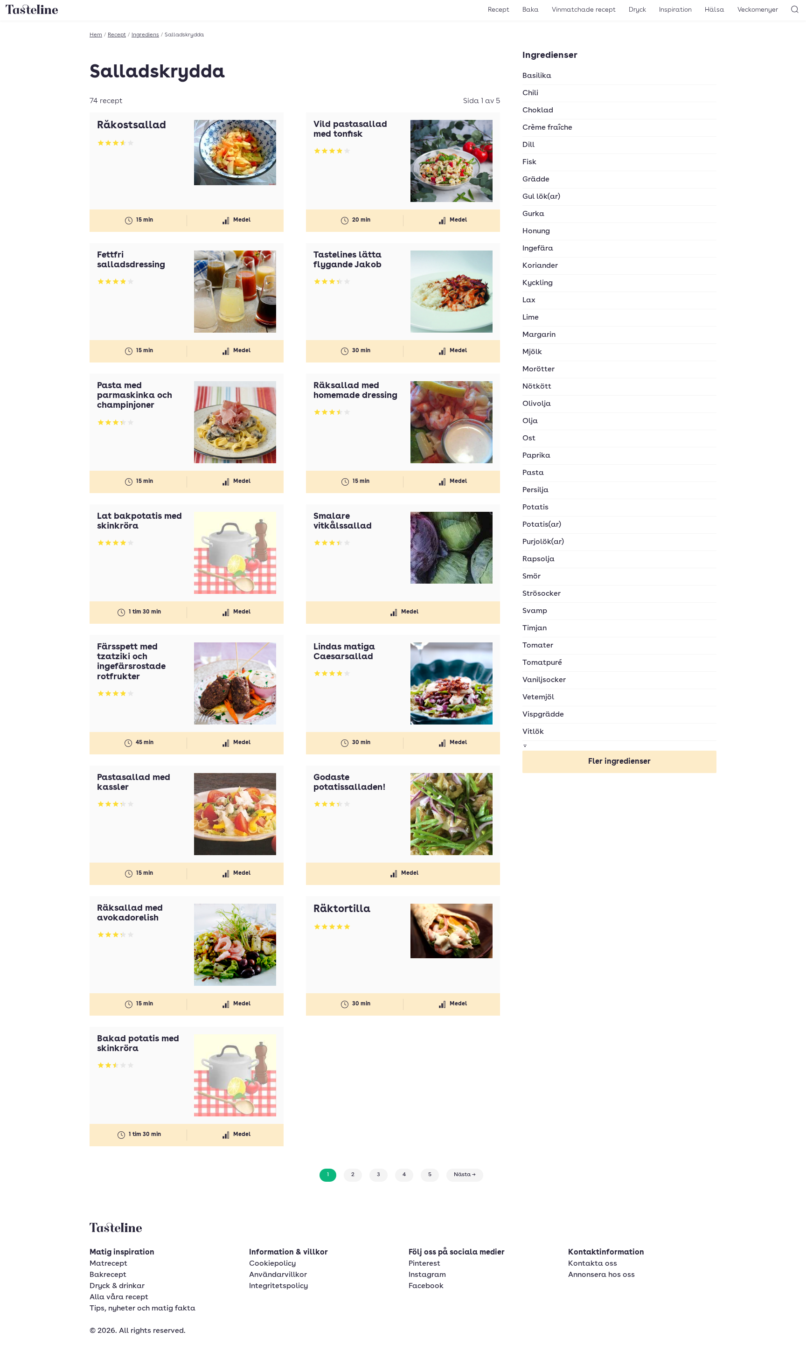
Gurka (533, 214)
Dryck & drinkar (117, 1286)
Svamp (534, 611)
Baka (530, 10)
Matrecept (108, 1264)
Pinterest (424, 1264)
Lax (528, 300)
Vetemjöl (538, 697)
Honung (536, 231)
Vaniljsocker (544, 680)
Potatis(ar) (541, 525)
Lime (530, 317)
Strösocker (541, 594)
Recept (498, 10)
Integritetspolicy (278, 1286)
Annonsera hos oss (601, 1275)
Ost (528, 438)
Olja (530, 421)
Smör (531, 576)
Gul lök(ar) (541, 197)
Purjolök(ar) (543, 542)
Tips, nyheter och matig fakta (142, 1308)
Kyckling (537, 283)
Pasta (533, 473)
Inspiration (675, 10)
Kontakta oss (592, 1264)
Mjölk (532, 352)
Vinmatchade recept (584, 10)
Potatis (535, 507)
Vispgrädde (543, 714)
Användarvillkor (278, 1275)
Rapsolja (538, 559)
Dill (528, 145)
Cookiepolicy (272, 1264)
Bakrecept (108, 1275)
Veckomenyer (757, 10)
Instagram (427, 1275)
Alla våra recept (119, 1297)
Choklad (537, 110)
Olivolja (536, 404)
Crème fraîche (547, 128)
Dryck (637, 10)
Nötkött (536, 386)
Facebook (426, 1286)
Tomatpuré (542, 663)
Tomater (537, 645)
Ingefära (537, 248)
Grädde (535, 179)
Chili (530, 93)
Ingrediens (145, 35)
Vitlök (533, 732)
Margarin (539, 335)
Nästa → (465, 1175)
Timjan (534, 628)
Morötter (538, 369)
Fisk (529, 162)
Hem (96, 35)
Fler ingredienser (619, 762)
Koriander (540, 266)
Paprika (536, 456)
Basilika (536, 76)
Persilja (535, 490)
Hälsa (714, 10)
